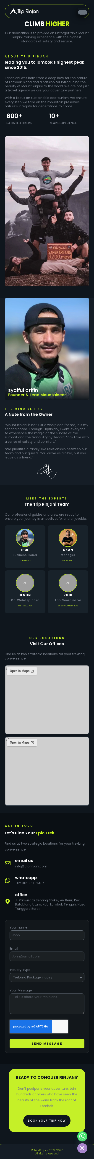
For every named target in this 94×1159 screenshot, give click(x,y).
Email (14, 948)
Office (21, 895)
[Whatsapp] (7, 880)
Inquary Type (20, 970)
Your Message (21, 990)
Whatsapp (26, 877)
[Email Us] (7, 863)
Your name (18, 927)
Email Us (24, 860)
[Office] (7, 901)
